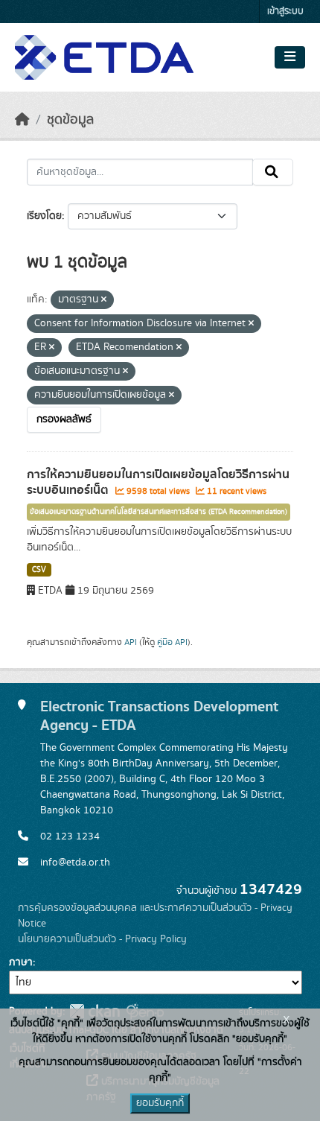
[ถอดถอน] (103, 300)
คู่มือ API (172, 642)
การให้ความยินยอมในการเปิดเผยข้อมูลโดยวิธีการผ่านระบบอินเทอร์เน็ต (158, 482)
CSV (39, 570)
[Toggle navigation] (290, 57)
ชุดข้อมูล (70, 120)
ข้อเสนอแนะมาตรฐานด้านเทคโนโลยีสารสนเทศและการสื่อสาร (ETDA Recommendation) (158, 511)
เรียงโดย (44, 216)
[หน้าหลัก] (22, 120)
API (130, 642)
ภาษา (21, 962)
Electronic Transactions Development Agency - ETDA (159, 715)
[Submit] (272, 172)
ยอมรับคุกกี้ (160, 1103)
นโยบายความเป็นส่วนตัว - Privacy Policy (102, 939)
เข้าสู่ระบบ (285, 11)
